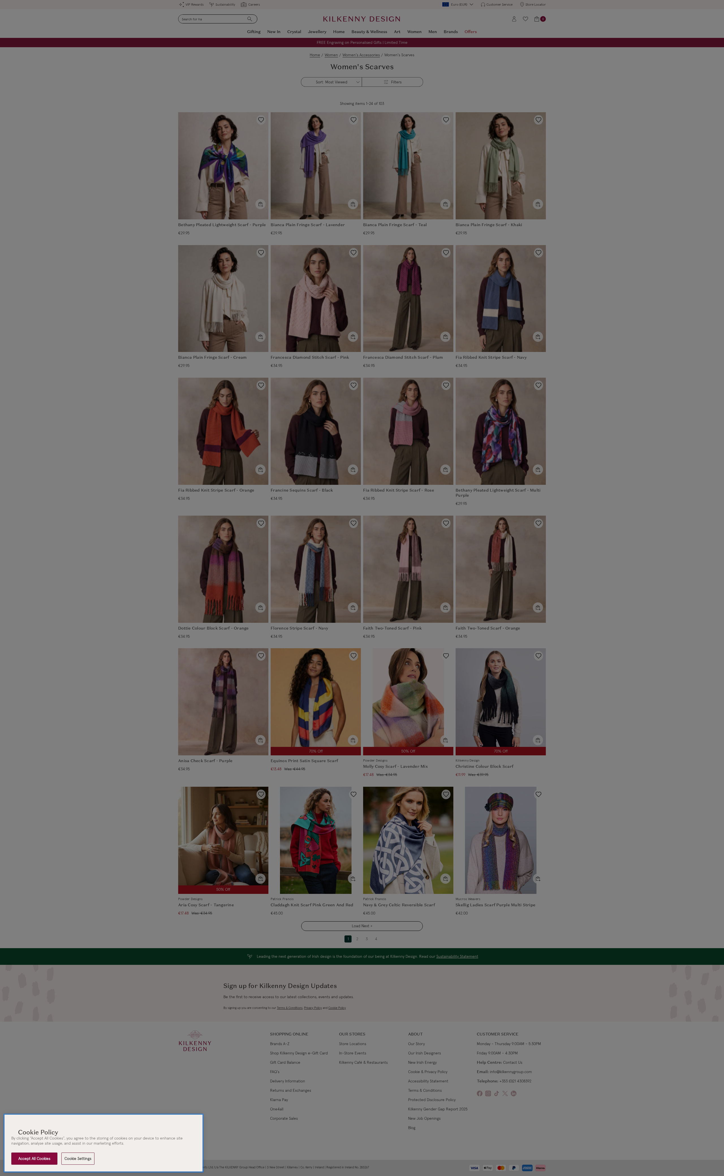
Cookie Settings (77, 1158)
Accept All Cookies (34, 1158)
